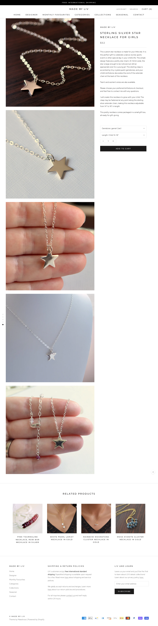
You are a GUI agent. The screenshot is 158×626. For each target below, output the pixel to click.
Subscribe (124, 591)
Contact (138, 15)
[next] (150, 522)
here (66, 577)
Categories (82, 15)
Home (17, 15)
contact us (70, 595)
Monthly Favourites (56, 15)
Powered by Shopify (36, 619)
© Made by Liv (17, 616)
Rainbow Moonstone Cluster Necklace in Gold (96, 539)
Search (134, 9)
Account (122, 9)
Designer (32, 15)
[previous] (7, 522)
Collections (103, 15)
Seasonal (122, 15)
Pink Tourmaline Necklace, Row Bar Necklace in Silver (27, 539)
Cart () (147, 9)
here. (142, 577)
